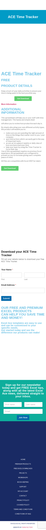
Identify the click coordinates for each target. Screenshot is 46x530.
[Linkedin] (23, 448)
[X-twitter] (10, 448)
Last (25, 279)
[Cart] (33, 5)
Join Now (23, 417)
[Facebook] (36, 448)
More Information (8, 104)
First (3, 279)
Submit (6, 298)
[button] (37, 5)
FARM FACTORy (27, 527)
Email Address (8, 285)
